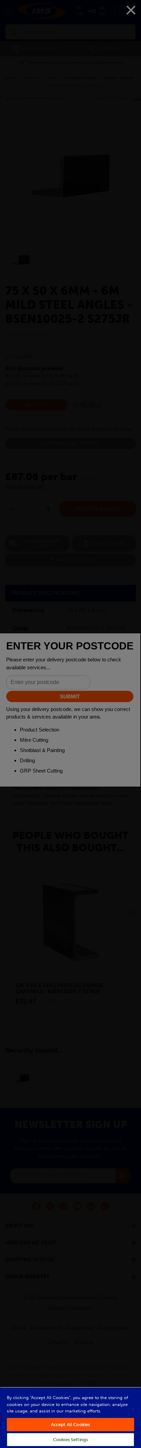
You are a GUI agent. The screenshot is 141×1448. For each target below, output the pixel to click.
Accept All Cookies (70, 1424)
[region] (70, 1417)
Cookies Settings (70, 1439)
